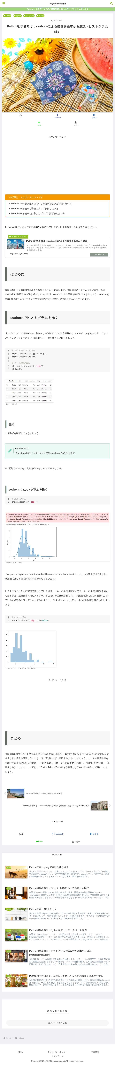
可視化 (41, 16)
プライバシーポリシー (57, 1052)
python (18, 16)
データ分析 (30, 16)
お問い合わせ (57, 1056)
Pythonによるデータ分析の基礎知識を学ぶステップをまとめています (57, 9)
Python (8, 16)
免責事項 (95, 1052)
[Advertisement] (57, 158)
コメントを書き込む (57, 1023)
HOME (20, 1052)
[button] (76, 123)
